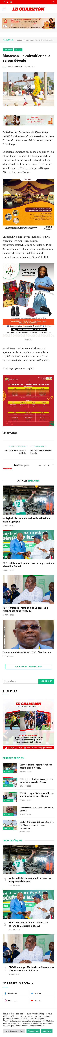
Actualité (8, 50)
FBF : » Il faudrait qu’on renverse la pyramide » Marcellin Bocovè (28, 564)
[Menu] (4, 9)
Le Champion (17, 66)
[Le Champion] (28, 9)
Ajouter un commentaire (28, 666)
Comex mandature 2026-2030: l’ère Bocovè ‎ (27, 652)
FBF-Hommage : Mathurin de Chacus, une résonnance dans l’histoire (25, 609)
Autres (18, 50)
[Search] (53, 2)
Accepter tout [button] (33, 1031)
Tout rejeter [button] (46, 1031)
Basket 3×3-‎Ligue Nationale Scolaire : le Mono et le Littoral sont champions (37, 825)
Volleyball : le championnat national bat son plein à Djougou (27, 520)
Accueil (20, 40)
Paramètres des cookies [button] (14, 1031)
